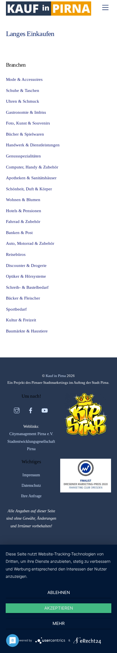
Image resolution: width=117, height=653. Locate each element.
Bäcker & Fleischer (23, 298)
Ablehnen (58, 592)
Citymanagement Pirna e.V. (31, 434)
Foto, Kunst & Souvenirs (28, 123)
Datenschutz (31, 485)
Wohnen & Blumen (23, 199)
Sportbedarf (16, 309)
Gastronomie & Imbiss (26, 112)
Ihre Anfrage (31, 496)
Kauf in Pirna (56, 376)
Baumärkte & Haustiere (27, 330)
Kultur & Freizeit (21, 319)
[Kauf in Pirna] (48, 13)
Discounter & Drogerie (26, 265)
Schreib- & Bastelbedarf (27, 287)
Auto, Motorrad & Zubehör (30, 243)
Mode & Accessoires (24, 79)
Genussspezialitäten (23, 155)
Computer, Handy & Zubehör (32, 167)
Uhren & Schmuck (22, 101)
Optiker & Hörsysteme (26, 276)
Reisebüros (16, 254)
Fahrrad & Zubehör (23, 221)
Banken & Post (19, 232)
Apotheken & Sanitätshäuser (31, 177)
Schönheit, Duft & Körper (29, 188)
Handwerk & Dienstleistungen (33, 144)
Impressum (31, 475)
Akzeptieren (58, 608)
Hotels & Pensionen (23, 210)
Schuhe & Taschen (22, 90)
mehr (59, 623)
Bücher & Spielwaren (25, 134)
